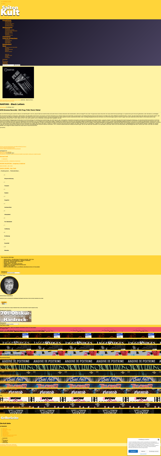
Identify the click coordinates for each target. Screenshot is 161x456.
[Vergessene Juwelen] (15, 321)
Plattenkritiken (8, 21)
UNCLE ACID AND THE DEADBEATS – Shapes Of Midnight (17, 260)
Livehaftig (6, 36)
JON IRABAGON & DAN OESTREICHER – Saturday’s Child (17, 355)
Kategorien (4, 272)
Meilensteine (7, 27)
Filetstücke (7, 28)
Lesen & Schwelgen (10, 38)
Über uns (7, 54)
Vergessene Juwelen (9, 29)
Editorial (7, 50)
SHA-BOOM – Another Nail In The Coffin (13, 261)
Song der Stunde (8, 24)
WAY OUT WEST (5, 401)
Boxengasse (7, 41)
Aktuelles (7, 48)
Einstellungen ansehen (153, 451)
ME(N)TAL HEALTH (8, 51)
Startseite (3, 100)
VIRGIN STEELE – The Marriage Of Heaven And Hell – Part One (19, 259)
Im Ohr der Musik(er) (9, 23)
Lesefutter (7, 39)
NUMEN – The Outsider (9, 265)
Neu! (4, 46)
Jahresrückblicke (9, 35)
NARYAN (9, 152)
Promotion (7, 57)
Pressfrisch (7, 20)
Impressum (5, 434)
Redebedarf (7, 44)
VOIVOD (2, 413)
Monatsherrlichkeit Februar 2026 (10, 387)
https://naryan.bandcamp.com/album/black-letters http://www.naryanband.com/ (13, 147)
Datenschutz (6, 433)
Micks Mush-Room (9, 49)
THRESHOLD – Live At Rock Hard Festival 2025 (15, 264)
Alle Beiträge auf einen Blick (11, 47)
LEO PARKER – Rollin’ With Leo (9, 337)
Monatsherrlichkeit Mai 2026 (9, 369)
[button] (158, 439)
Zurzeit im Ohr (8, 22)
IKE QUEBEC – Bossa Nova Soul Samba (11, 349)
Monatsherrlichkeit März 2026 (9, 381)
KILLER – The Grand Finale (10, 262)
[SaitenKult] (10, 15)
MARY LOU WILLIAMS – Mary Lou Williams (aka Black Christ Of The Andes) (22, 266)
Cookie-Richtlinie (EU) (8, 436)
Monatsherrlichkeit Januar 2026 (10, 393)
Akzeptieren (133, 451)
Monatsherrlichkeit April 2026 (9, 375)
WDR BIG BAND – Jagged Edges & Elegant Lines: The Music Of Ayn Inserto (22, 343)
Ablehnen (143, 451)
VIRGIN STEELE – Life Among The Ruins (13, 263)
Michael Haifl (3, 107)
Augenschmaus (8, 40)
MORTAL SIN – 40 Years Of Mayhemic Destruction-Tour (16, 407)
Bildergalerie (8, 42)
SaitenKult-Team (8, 55)
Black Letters (3, 152)
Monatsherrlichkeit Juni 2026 (9, 363)
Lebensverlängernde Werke (11, 30)
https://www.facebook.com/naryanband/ (10, 148)
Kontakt (6, 56)
